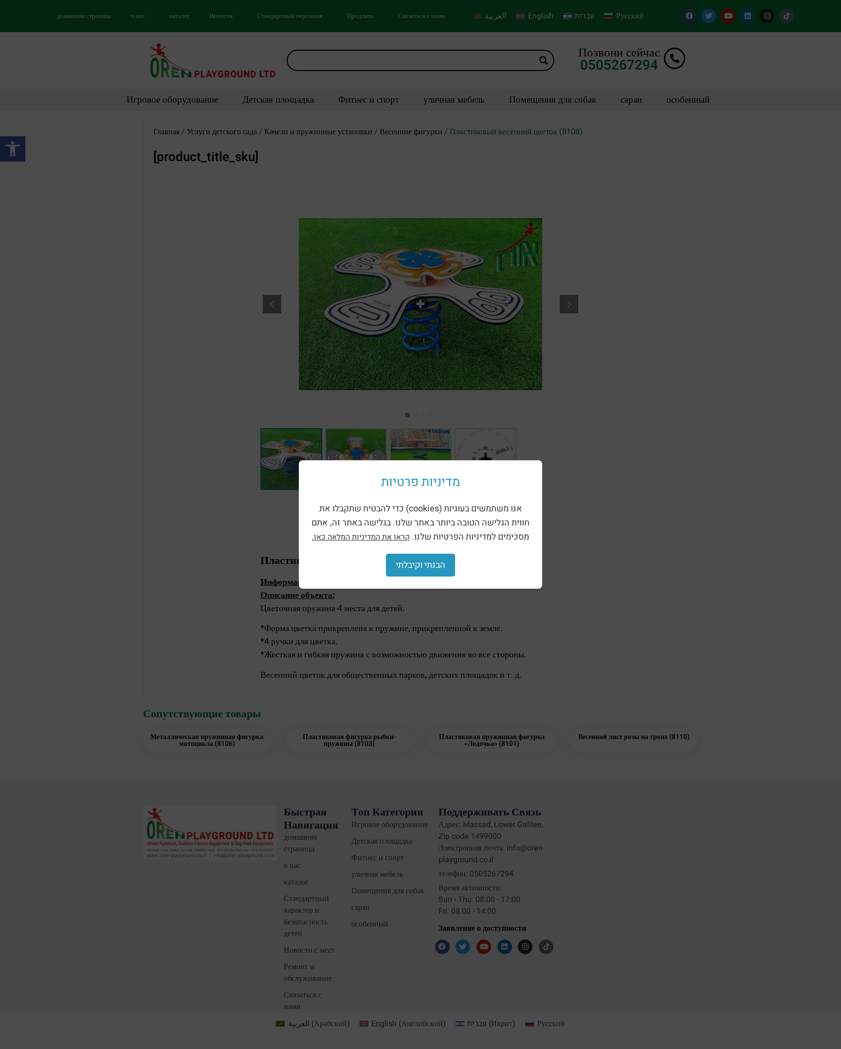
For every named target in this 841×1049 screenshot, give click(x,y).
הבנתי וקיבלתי (420, 565)
